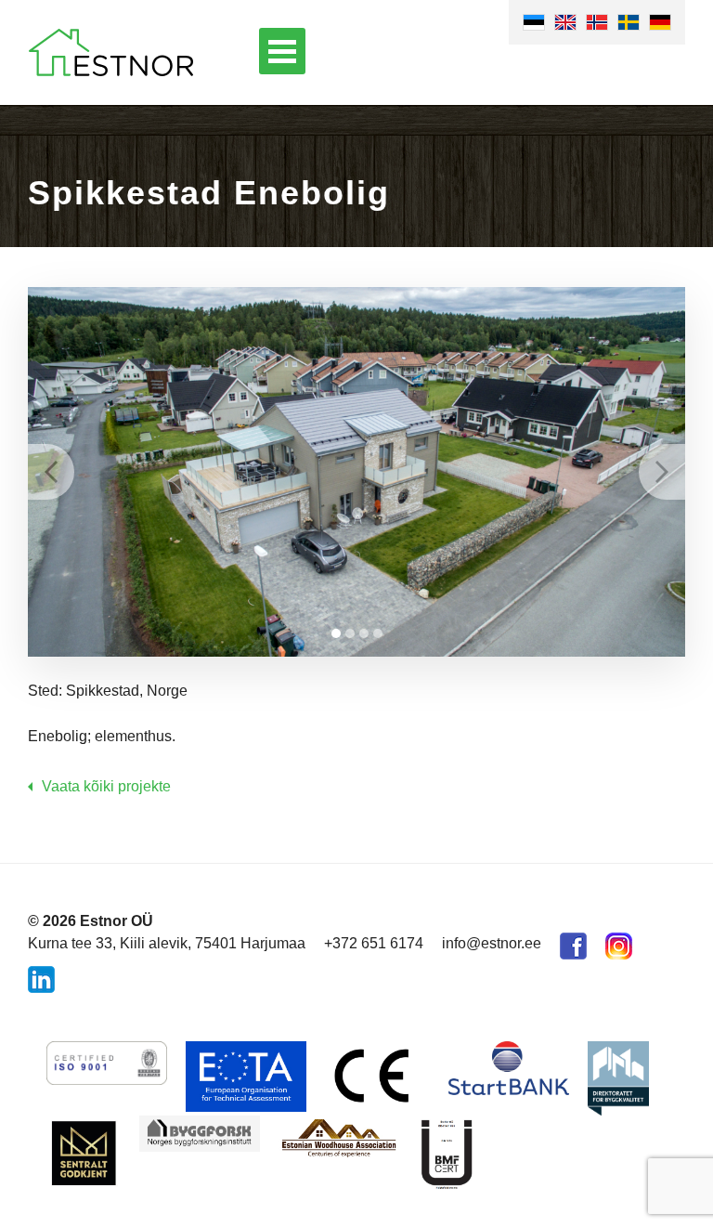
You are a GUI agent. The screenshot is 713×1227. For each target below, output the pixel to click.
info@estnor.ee (491, 943)
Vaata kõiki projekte (106, 786)
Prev (51, 472)
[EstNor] (111, 52)
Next (662, 472)
